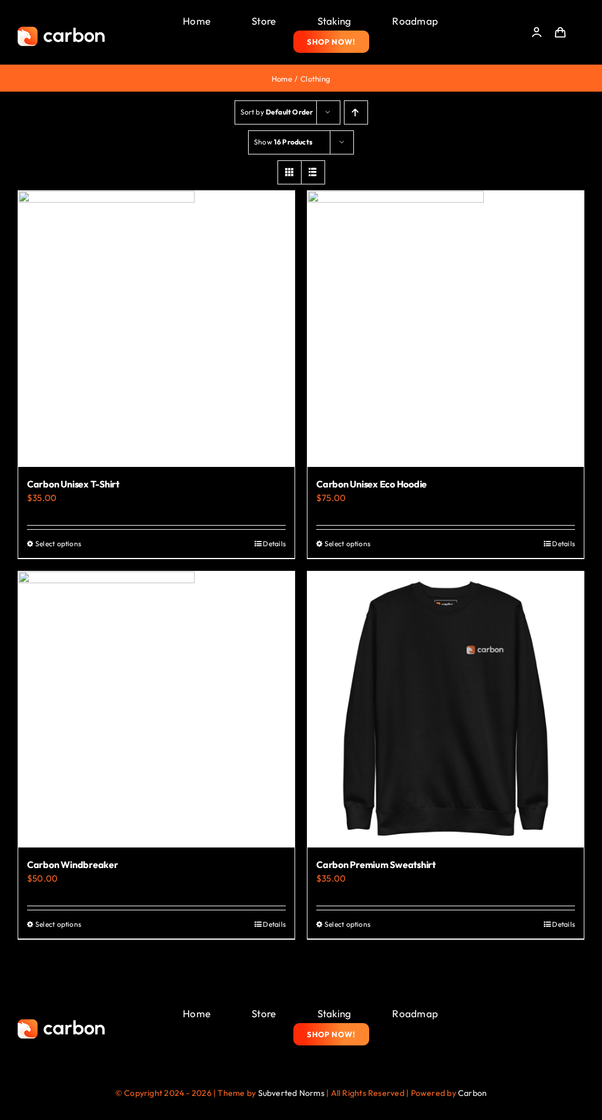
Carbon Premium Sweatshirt (376, 864)
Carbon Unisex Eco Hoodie (371, 484)
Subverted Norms (291, 1093)
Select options (58, 543)
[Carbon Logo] (61, 29)
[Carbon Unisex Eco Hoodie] (445, 329)
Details (274, 543)
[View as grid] (289, 172)
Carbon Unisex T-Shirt (73, 484)
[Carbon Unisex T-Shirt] (156, 329)
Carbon (472, 1093)
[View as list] (313, 172)
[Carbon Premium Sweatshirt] (445, 709)
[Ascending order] (356, 112)
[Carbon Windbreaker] (156, 709)
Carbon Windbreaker (72, 864)
